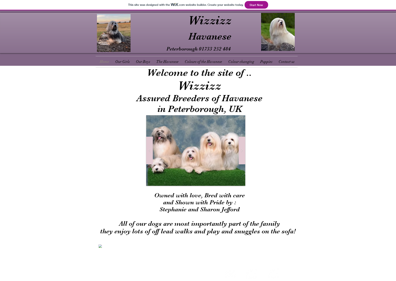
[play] (234, 118)
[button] (195, 150)
